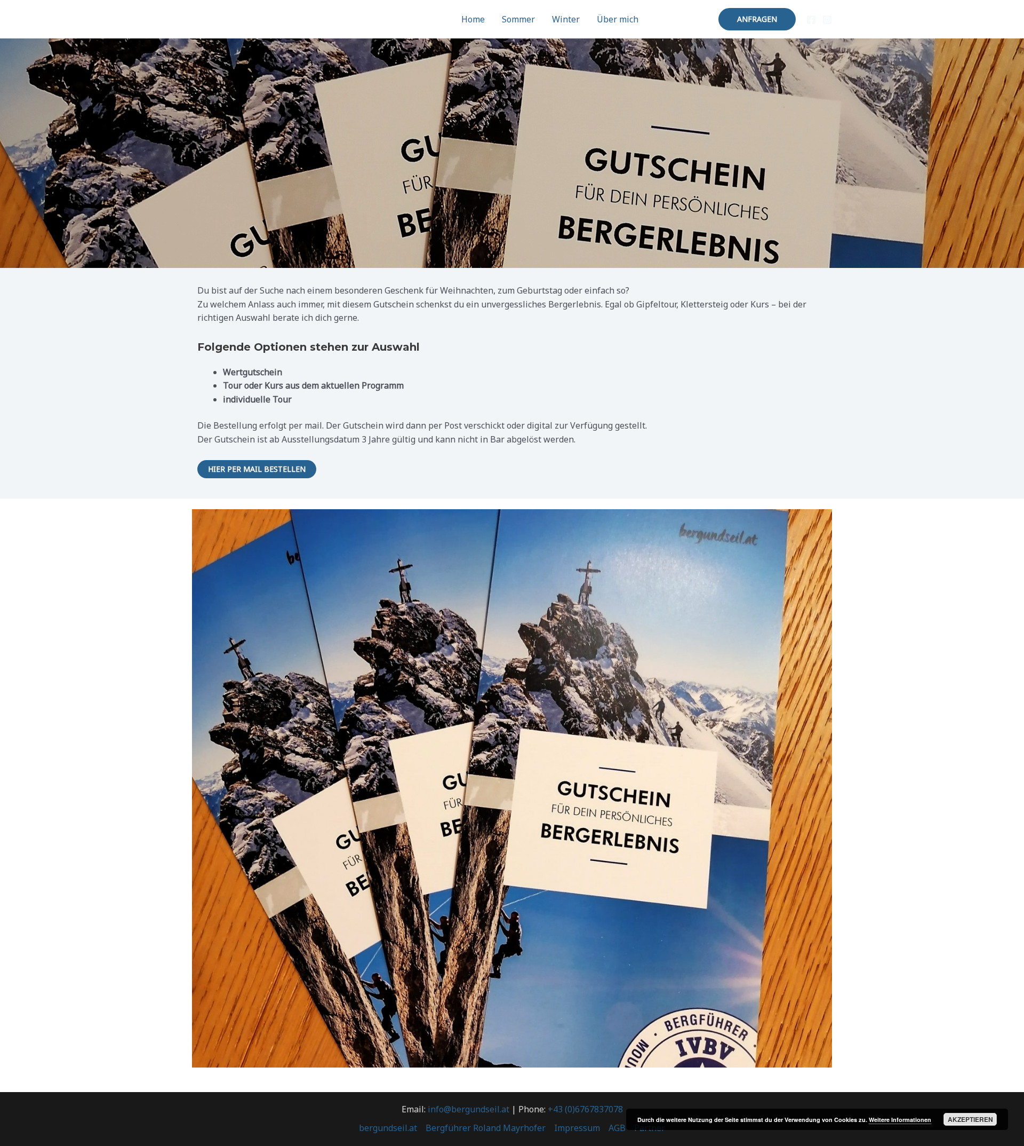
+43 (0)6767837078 (585, 1109)
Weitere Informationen (900, 1120)
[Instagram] (827, 20)
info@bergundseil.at (468, 1109)
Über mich (617, 19)
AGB (617, 1128)
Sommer (518, 19)
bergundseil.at (388, 1128)
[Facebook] (811, 20)
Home (473, 19)
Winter (566, 19)
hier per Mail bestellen (257, 469)
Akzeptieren (970, 1119)
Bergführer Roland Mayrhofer (486, 1128)
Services (672, 19)
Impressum (577, 1128)
